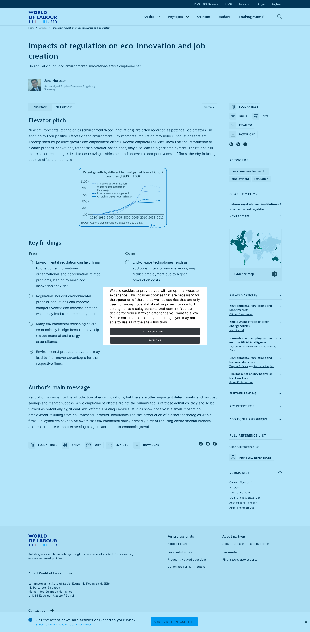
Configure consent (155, 331)
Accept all (155, 340)
